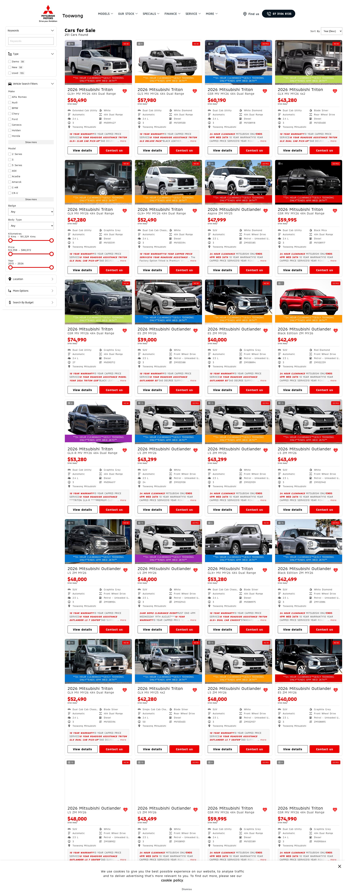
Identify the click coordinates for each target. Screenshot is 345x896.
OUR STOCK (126, 13)
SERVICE (191, 13)
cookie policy (172, 880)
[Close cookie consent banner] (339, 866)
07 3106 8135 (282, 13)
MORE (210, 13)
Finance (171, 13)
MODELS (104, 13)
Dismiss (187, 889)
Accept (158, 889)
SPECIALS (149, 13)
